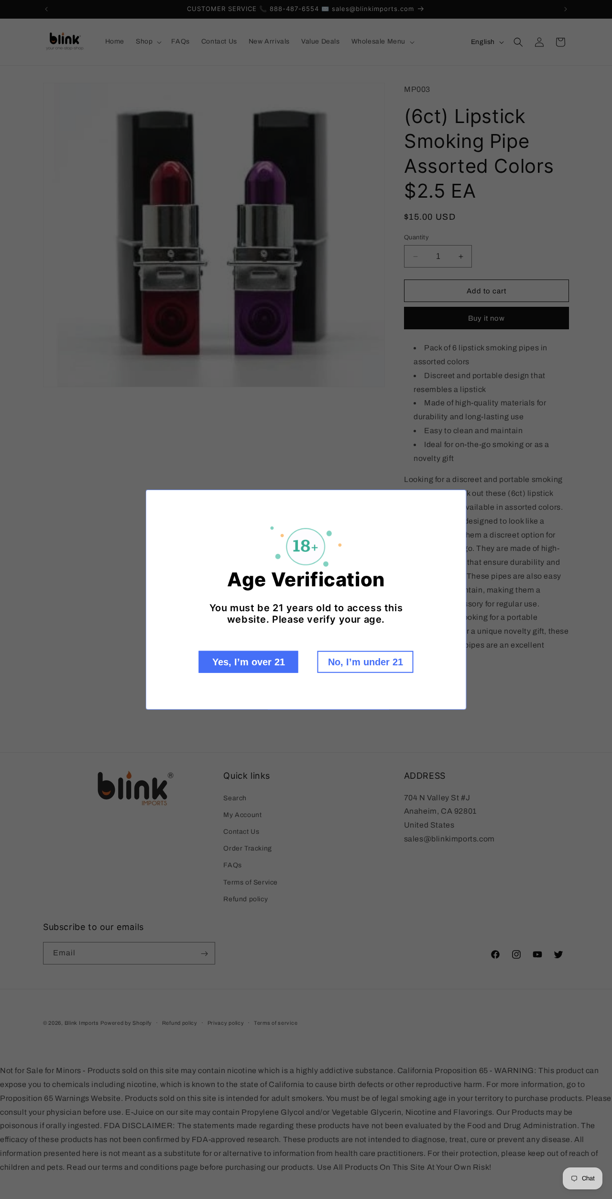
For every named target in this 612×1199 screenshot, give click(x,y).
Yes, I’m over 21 (248, 662)
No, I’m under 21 (365, 662)
